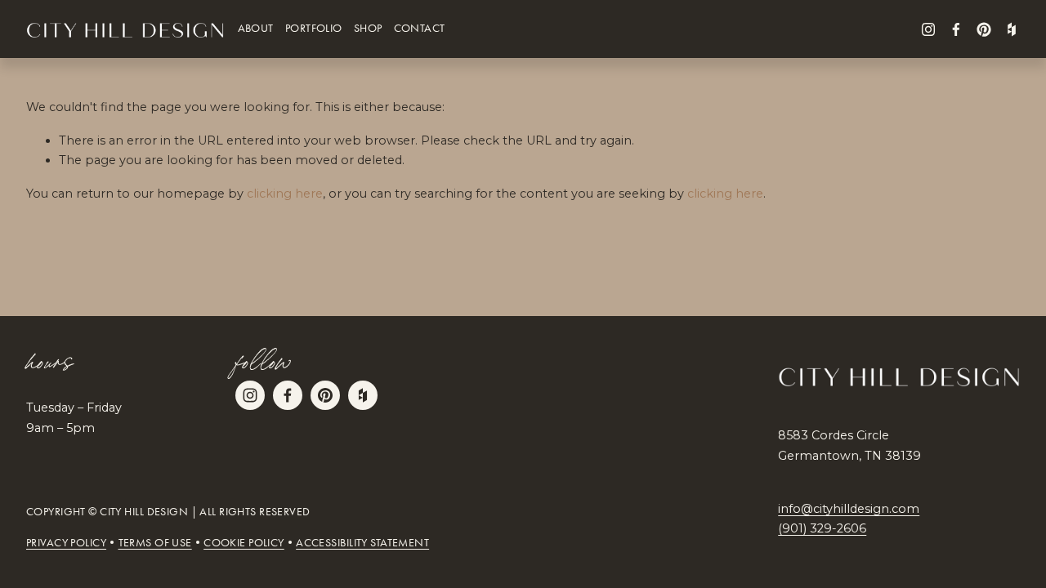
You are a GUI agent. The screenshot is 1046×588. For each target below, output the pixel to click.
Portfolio (313, 28)
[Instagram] (928, 29)
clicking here (285, 193)
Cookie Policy (243, 543)
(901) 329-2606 (822, 528)
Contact (419, 28)
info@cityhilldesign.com (848, 508)
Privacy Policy (66, 543)
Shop (368, 28)
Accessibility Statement (362, 543)
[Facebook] (956, 29)
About (256, 28)
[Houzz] (1012, 29)
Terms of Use (155, 543)
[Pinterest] (984, 29)
